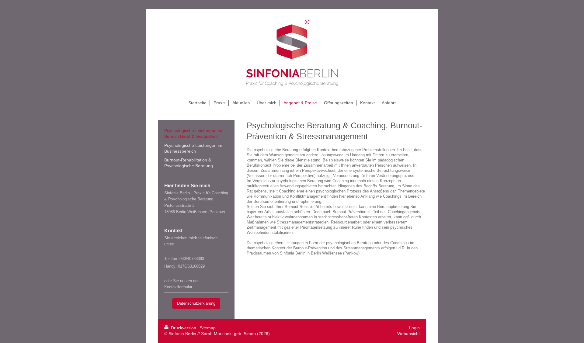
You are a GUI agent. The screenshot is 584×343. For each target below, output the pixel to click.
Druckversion (183, 327)
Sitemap (208, 327)
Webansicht (408, 333)
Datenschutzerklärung (196, 303)
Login (414, 327)
